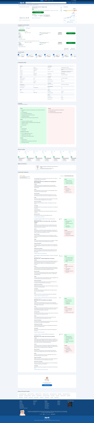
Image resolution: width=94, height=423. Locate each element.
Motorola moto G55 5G (35, 4)
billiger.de (19, 4)
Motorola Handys (56, 397)
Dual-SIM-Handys (47, 397)
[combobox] (46, 2)
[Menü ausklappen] (25, 4)
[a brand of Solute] (73, 0)
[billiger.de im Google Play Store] (70, 404)
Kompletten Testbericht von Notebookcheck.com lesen (41, 295)
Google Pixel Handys (63, 395)
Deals (45, 0)
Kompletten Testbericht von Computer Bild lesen (40, 253)
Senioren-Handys (31, 397)
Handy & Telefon (23, 4)
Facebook (58, 403)
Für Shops (46, 402)
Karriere (34, 403)
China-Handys (68, 395)
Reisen (52, 0)
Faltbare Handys (21, 397)
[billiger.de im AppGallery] (70, 406)
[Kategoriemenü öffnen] (18, 2)
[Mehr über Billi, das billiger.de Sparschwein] (23, 413)
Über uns (34, 402)
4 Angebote (38, 12)
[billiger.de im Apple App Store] (70, 402)
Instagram (58, 402)
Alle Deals (21, 402)
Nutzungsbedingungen (50, 420)
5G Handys (51, 397)
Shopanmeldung (47, 403)
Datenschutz (35, 420)
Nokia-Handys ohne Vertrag (46, 395)
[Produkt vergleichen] (61, 9)
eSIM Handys (25, 397)
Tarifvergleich (49, 0)
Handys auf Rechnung (39, 395)
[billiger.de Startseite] (22, 2)
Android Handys (42, 397)
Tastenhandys (33, 395)
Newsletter (58, 404)
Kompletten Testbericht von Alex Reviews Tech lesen (41, 369)
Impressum (45, 420)
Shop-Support (46, 404)
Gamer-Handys (52, 395)
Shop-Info (42, 34)
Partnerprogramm (47, 405)
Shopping (42, 0)
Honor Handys (57, 395)
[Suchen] (65, 2)
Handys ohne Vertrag (29, 4)
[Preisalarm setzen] (61, 11)
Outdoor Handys (21, 395)
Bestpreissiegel (22, 405)
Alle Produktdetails (56, 10)
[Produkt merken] (61, 7)
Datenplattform (21, 404)
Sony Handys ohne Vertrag (27, 395)
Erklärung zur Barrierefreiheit (56, 420)
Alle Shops (21, 403)
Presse (34, 404)
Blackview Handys (36, 397)
